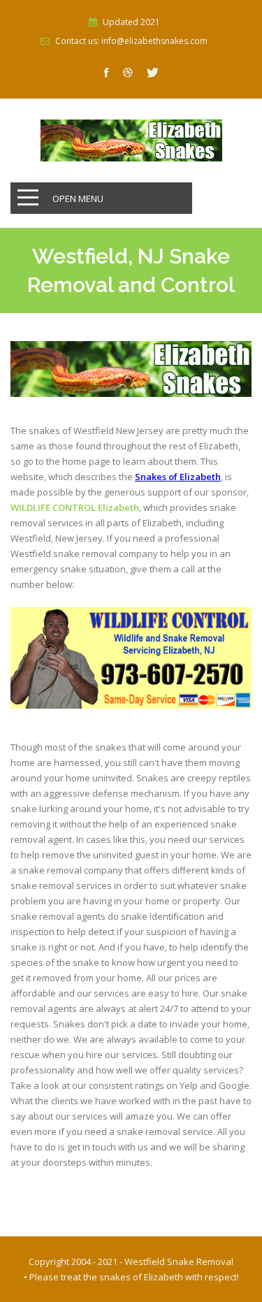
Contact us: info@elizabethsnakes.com (131, 41)
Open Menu (77, 198)
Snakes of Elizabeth (178, 476)
